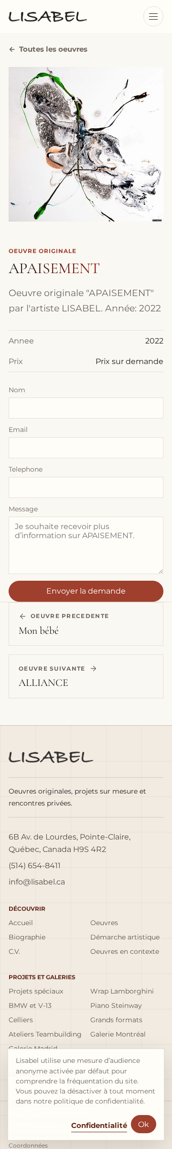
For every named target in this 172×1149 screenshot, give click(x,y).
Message (23, 509)
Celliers (21, 1020)
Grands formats (116, 1020)
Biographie (27, 937)
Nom (17, 390)
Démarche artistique (125, 937)
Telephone (26, 469)
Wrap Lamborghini (122, 991)
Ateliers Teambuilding (45, 1034)
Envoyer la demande (86, 591)
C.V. (14, 951)
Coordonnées (28, 1145)
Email (18, 429)
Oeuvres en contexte (124, 951)
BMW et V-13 (30, 1005)
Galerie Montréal (118, 1034)
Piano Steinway (116, 1005)
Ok (143, 1124)
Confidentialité (99, 1125)
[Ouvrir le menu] (153, 16)
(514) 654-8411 (35, 865)
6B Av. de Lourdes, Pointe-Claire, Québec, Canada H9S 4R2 (69, 843)
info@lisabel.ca (37, 881)
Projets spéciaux (36, 991)
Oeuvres (104, 922)
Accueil (21, 922)
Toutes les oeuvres (48, 49)
